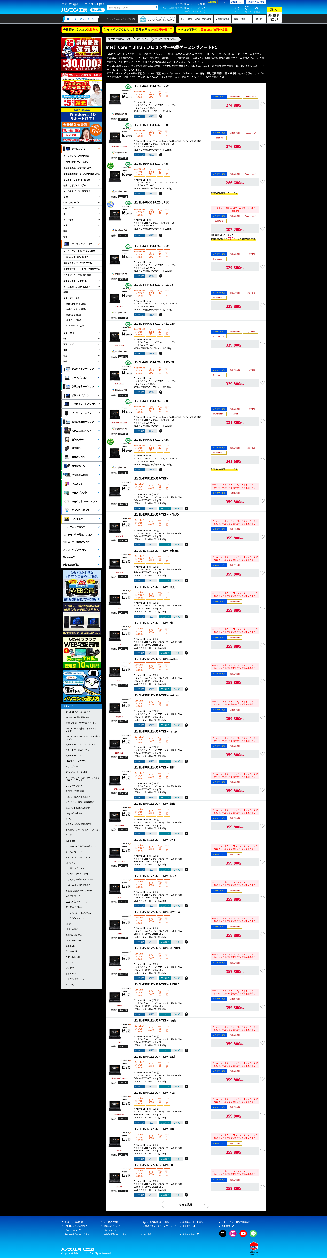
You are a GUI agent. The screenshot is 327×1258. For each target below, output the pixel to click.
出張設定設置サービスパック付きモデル (81, 173)
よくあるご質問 (111, 1222)
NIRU (68, 923)
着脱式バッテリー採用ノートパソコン (83, 829)
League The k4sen (74, 813)
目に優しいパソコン (75, 868)
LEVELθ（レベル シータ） (78, 901)
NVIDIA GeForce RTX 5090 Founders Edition (83, 737)
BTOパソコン (142, 39)
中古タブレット (79, 492)
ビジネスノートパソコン (84, 404)
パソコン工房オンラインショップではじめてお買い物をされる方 (161, 19)
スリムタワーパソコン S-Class (80, 879)
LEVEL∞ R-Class (73, 940)
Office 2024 (71, 862)
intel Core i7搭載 (73, 314)
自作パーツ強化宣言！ (76, 791)
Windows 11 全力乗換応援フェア (81, 846)
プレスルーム (71, 1230)
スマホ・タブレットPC (74, 549)
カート (237, 12)
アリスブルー (72, 766)
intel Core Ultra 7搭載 (76, 309)
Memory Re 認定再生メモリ (78, 717)
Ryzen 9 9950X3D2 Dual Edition (80, 744)
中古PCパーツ (78, 466)
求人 (274, 14)
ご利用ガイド (237, 2)
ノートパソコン (79, 377)
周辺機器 (76, 448)
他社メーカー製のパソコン (76, 542)
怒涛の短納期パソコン (83, 421)
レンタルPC (77, 519)
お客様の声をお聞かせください (157, 1226)
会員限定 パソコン (80, 29)
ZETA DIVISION (73, 957)
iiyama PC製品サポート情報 (156, 1222)
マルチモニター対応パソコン (77, 534)
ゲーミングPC (78, 148)
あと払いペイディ (74, 851)
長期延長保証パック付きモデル (77, 167)
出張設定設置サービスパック (79, 890)
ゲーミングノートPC (82, 244)
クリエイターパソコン (83, 386)
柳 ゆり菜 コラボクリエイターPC (81, 722)
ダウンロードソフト (81, 510)
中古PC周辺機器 (80, 474)
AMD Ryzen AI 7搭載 (75, 325)
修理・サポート (242, 19)
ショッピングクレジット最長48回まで (138, 29)
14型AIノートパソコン (76, 761)
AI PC (68, 818)
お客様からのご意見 (255, 2)
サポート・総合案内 (74, 1222)
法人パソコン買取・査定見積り (80, 802)
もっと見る (185, 1204)
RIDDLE (69, 962)
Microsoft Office (71, 564)
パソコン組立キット (81, 430)
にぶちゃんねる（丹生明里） (79, 824)
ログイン (223, 2)
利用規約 (147, 1234)
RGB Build (70, 840)
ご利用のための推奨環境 (76, 1226)
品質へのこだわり (112, 1226)
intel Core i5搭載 (73, 320)
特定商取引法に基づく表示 (77, 1234)
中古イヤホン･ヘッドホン (84, 501)
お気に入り (247, 12)
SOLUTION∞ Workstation (78, 857)
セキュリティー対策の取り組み (236, 1222)
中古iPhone (71, 973)
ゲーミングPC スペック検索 (76, 155)
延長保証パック (73, 896)
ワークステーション (81, 412)
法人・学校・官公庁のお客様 (195, 19)
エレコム (70, 984)
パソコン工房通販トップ (119, 39)
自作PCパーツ (78, 439)
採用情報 (226, 1226)
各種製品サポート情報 (192, 1222)
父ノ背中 (70, 967)
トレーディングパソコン (75, 527)
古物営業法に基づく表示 (115, 1234)
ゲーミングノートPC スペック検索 (79, 251)
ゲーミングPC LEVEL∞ (165, 39)
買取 (260, 19)
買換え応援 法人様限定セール (79, 796)
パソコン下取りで (203, 29)
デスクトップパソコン (83, 368)
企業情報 (186, 1226)
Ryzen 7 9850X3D (74, 755)
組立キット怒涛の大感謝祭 (78, 807)
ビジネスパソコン (80, 395)
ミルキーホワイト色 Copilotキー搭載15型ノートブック (82, 779)
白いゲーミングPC (74, 785)
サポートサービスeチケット (78, 750)
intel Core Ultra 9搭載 (76, 303)
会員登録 (212, 2)
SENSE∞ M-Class (74, 907)
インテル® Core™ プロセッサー (80, 918)
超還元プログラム (74, 934)
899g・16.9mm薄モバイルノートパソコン (82, 729)
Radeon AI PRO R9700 (76, 772)
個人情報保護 (188, 1234)
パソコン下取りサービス (77, 874)
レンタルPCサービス (75, 979)
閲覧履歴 (257, 12)
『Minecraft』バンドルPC (75, 161)
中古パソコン (78, 457)
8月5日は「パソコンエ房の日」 (80, 711)
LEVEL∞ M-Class (74, 929)
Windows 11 (69, 557)
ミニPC (69, 835)
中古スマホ (77, 483)
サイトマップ (110, 1230)
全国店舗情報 (222, 19)
